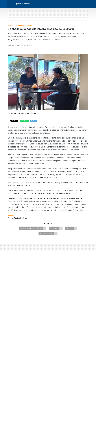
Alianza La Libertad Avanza (30, 228)
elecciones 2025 (46, 234)
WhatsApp (24, 121)
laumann (53, 228)
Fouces (69, 228)
